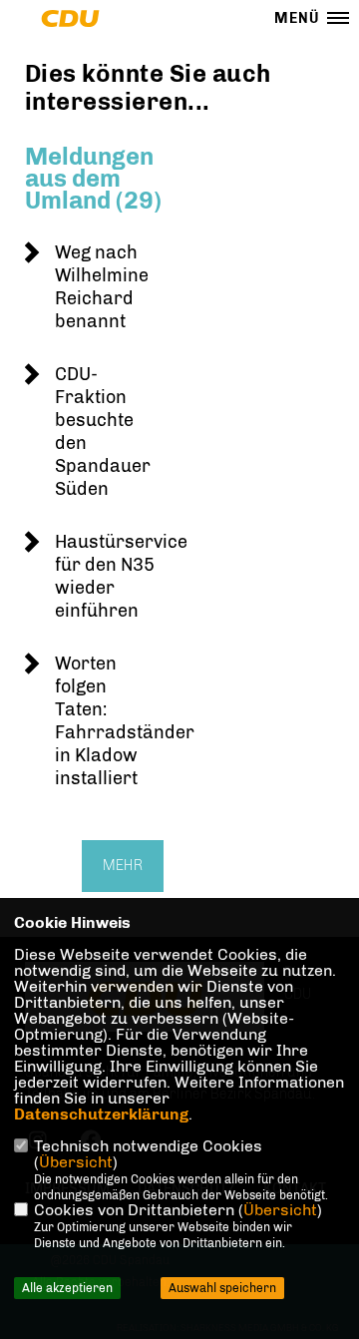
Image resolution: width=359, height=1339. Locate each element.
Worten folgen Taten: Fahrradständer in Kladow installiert (124, 721)
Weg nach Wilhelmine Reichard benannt (102, 286)
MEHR (123, 865)
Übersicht (76, 1161)
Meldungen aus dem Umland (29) (93, 178)
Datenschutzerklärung (101, 1114)
